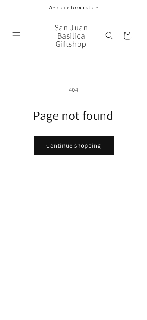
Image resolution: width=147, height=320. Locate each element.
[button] (16, 36)
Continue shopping (73, 145)
